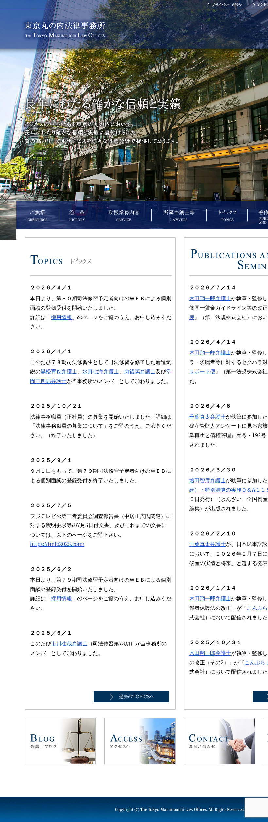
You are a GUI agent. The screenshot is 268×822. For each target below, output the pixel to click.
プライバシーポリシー (226, 5)
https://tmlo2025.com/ (57, 544)
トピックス (226, 215)
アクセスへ (140, 741)
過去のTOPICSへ (131, 696)
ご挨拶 (37, 215)
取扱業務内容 (124, 215)
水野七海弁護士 (100, 371)
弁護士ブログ (60, 741)
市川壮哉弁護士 (69, 643)
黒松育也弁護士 (59, 371)
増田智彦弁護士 (207, 480)
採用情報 (61, 317)
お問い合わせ (219, 741)
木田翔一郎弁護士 (210, 298)
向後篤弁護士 (140, 371)
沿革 (78, 215)
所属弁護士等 (178, 215)
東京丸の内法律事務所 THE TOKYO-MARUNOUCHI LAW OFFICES (64, 29)
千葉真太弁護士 (207, 416)
